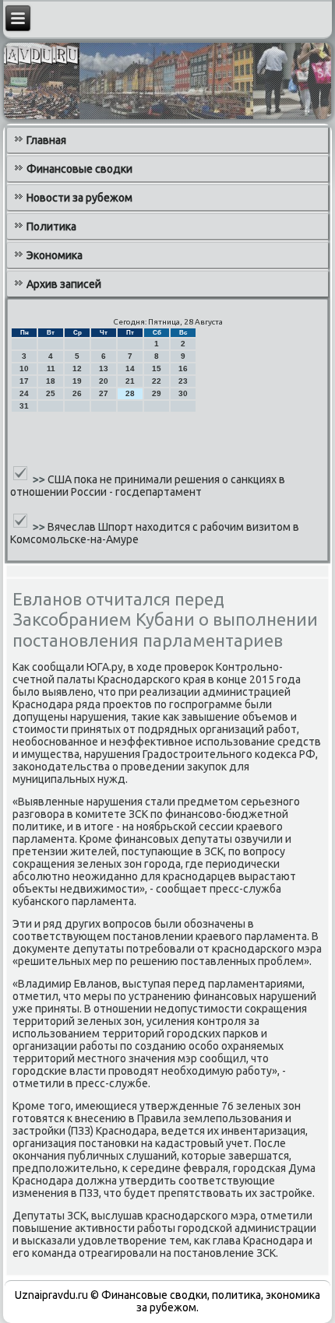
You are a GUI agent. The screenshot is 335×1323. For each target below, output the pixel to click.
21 (130, 381)
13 (103, 368)
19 (77, 381)
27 (103, 393)
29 (156, 393)
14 (130, 368)
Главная (46, 140)
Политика (51, 226)
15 (156, 368)
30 (183, 393)
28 (130, 393)
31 (24, 406)
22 (156, 381)
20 (103, 381)
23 (183, 381)
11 (51, 368)
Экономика (54, 255)
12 (77, 368)
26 (77, 393)
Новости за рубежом (79, 197)
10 (24, 368)
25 (50, 393)
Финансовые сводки (79, 169)
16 (183, 368)
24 (24, 393)
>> (40, 479)
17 (24, 381)
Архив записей (63, 284)
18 (50, 381)
